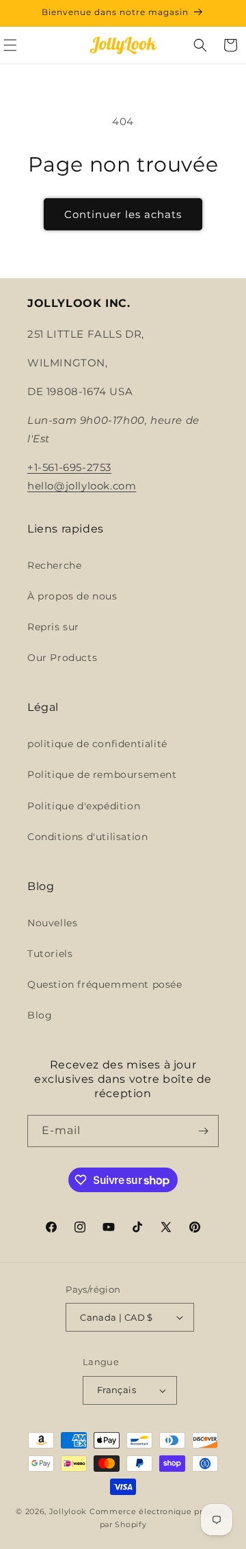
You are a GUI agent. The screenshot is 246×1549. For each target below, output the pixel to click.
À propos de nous (72, 596)
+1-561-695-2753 (69, 467)
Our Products (62, 657)
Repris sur (53, 627)
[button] (200, 45)
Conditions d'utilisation (87, 837)
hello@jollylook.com (81, 485)
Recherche (54, 565)
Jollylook (68, 1511)
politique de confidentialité (97, 744)
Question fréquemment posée (104, 984)
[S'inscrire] (203, 1131)
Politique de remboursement (102, 774)
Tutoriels (49, 953)
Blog (39, 1015)
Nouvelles (52, 923)
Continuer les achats (123, 214)
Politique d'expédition (83, 806)
